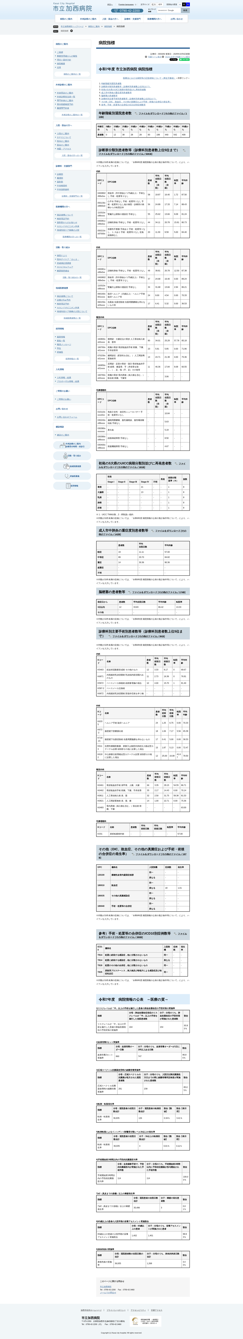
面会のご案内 (63, 145)
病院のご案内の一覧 (72, 74)
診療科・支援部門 (132, 19)
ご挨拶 (60, 52)
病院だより (62, 255)
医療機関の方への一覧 (72, 237)
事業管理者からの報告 (67, 56)
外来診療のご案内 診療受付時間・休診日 (75, 445)
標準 (160, 4)
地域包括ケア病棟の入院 (68, 230)
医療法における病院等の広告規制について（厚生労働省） (149, 78)
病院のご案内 (66, 19)
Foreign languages (126, 4)
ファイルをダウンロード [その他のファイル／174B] (158, 592)
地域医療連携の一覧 (72, 318)
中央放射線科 (63, 189)
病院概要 (61, 64)
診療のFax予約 (63, 300)
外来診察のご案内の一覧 (72, 115)
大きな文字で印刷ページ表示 (177, 57)
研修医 (60, 352)
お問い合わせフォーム (67, 417)
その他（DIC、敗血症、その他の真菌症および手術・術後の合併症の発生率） (136, 102)
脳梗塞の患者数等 (109, 96)
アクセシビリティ (138, 1310)
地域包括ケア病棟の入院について (72, 311)
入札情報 (60, 369)
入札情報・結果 (64, 377)
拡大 (154, 4)
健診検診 (60, 427)
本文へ (110, 4)
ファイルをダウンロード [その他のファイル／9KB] (139, 636)
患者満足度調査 (64, 263)
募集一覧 (61, 341)
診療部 (60, 174)
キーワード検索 (152, 10)
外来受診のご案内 (65, 93)
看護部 (60, 178)
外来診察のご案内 (88, 19)
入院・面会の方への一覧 (72, 155)
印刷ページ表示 (154, 57)
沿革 (59, 67)
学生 (59, 348)
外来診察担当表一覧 (66, 97)
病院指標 (108, 26)
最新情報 (61, 337)
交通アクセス (156, 1310)
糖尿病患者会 (63, 271)
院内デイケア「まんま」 (68, 259)
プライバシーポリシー (116, 1310)
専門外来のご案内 (65, 100)
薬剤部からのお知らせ (67, 222)
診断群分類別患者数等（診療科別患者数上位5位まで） (126, 87)
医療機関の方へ (154, 19)
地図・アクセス (64, 149)
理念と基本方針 (64, 60)
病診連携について (65, 215)
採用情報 (60, 329)
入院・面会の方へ (110, 19)
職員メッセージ (64, 344)
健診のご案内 (63, 435)
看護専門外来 (63, 108)
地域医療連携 (62, 288)
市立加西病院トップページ (72, 26)
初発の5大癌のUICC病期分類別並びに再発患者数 (123, 90)
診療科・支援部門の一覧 (72, 196)
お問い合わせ (177, 19)
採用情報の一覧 (72, 359)
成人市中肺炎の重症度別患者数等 (116, 93)
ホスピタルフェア (65, 267)
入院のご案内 (63, 134)
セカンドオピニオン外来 (68, 226)
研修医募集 (74, 476)
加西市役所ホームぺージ (91, 1310)
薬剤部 (60, 182)
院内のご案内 (63, 141)
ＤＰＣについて (64, 137)
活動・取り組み (63, 247)
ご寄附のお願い (63, 391)
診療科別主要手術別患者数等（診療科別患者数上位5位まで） (129, 99)
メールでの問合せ (108, 1293)
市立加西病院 (105, 1287)
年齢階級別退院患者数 (111, 83)
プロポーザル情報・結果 (68, 381)
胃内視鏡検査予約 (65, 104)
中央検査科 (62, 186)
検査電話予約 (63, 219)
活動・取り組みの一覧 (72, 277)
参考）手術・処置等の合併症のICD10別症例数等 (123, 105)
